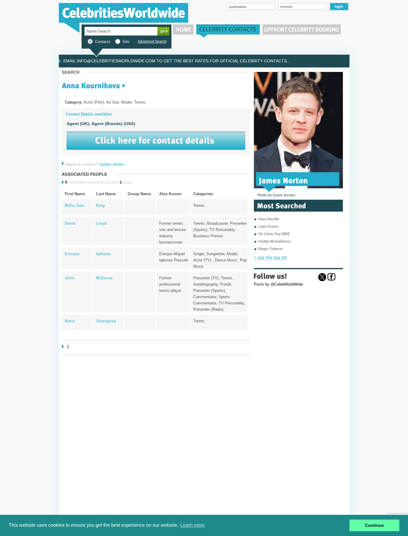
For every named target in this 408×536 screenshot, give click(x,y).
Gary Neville (268, 219)
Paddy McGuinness (274, 241)
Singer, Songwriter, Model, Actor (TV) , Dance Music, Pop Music (220, 260)
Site (125, 41)
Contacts (103, 41)
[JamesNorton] (283, 179)
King (100, 205)
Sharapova (106, 321)
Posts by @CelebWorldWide (278, 284)
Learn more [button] (192, 525)
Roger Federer (270, 249)
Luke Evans (268, 226)
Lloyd (101, 223)
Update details (111, 164)
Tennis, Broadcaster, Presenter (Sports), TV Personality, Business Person (220, 229)
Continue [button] (374, 525)
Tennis (199, 205)
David (70, 223)
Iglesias (103, 254)
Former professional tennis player (170, 284)
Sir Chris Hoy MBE (274, 234)
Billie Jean (74, 205)
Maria (70, 321)
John (69, 278)
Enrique (72, 254)
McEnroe (104, 278)
